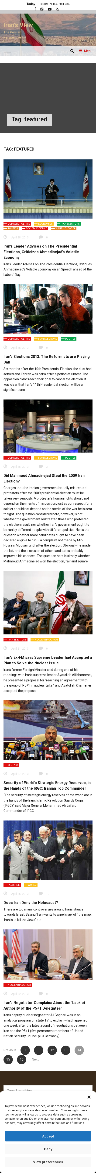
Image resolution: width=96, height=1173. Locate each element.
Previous (9, 1050)
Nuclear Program (46, 639)
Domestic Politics (19, 224)
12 (52, 1050)
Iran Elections (70, 224)
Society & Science (36, 228)
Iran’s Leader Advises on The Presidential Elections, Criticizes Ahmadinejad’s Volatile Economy (41, 252)
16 (22, 1059)
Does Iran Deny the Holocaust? (30, 902)
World (32, 885)
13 (66, 1050)
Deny (48, 1149)
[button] (89, 1097)
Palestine (14, 885)
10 (47, 894)
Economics (45, 224)
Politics (13, 228)
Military (13, 765)
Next (35, 1059)
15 (8, 1059)
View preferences (48, 1162)
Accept (48, 1136)
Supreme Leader (65, 228)
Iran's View (18, 25)
